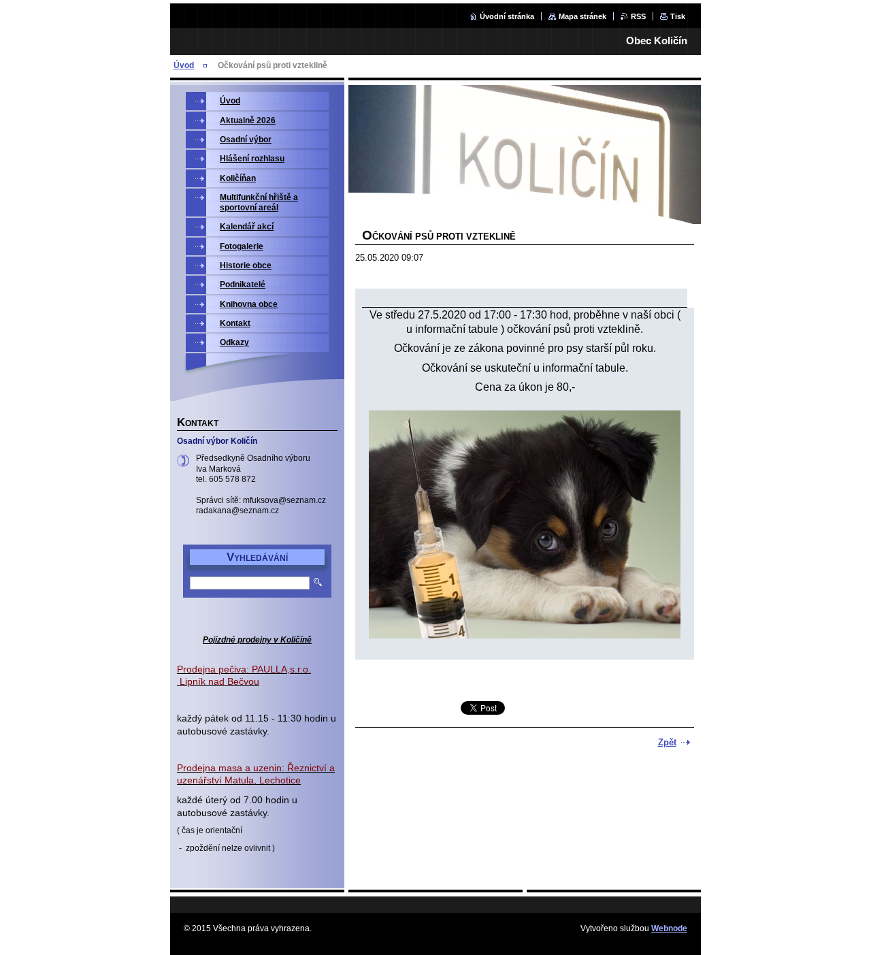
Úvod (184, 65)
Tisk (677, 16)
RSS (638, 16)
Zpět (667, 742)
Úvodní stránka (507, 16)
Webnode (669, 928)
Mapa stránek (582, 16)
